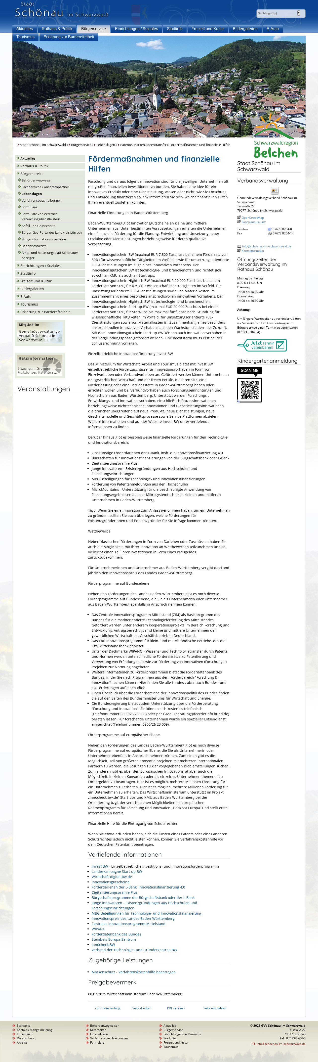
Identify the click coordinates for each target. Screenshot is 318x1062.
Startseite (23, 1025)
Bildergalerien (245, 29)
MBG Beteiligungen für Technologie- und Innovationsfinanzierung (146, 913)
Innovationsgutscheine (110, 882)
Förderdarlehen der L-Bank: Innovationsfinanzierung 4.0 (138, 887)
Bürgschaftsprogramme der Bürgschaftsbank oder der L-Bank (143, 897)
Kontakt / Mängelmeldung (34, 1030)
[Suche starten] (298, 13)
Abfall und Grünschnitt (38, 226)
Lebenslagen (105, 145)
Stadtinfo (175, 29)
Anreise (22, 1042)
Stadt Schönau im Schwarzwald (43, 145)
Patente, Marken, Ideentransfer (143, 145)
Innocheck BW (103, 944)
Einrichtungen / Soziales (136, 29)
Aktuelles (24, 29)
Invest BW (100, 866)
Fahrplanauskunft (254, 222)
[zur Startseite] (62, 17)
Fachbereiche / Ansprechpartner (45, 187)
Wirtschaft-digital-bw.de (112, 876)
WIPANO (99, 929)
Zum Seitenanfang (107, 1008)
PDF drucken (176, 1008)
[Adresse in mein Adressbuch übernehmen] (276, 194)
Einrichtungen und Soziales (182, 1034)
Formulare (29, 207)
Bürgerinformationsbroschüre (44, 239)
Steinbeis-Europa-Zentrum (114, 939)
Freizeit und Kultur (208, 29)
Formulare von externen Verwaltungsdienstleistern (41, 216)
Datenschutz (25, 1038)
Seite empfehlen (214, 1008)
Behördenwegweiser (37, 180)
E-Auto (273, 29)
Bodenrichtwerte (34, 246)
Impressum (25, 1034)
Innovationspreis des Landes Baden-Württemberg (133, 918)
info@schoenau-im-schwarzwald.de (266, 246)
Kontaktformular (253, 251)
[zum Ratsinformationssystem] (40, 377)
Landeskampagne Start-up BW (117, 871)
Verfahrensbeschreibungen (42, 200)
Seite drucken (141, 1008)
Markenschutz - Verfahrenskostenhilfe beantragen (134, 972)
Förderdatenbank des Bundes (116, 934)
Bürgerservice (93, 29)
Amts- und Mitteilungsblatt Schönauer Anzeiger (50, 255)
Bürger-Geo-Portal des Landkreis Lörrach (52, 232)
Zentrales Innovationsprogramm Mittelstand (128, 923)
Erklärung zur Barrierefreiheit (68, 37)
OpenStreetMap (253, 218)
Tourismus (25, 37)
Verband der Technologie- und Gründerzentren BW (134, 949)
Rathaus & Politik (57, 29)
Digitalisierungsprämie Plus (115, 892)
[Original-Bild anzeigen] (249, 401)
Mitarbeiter (98, 1030)
